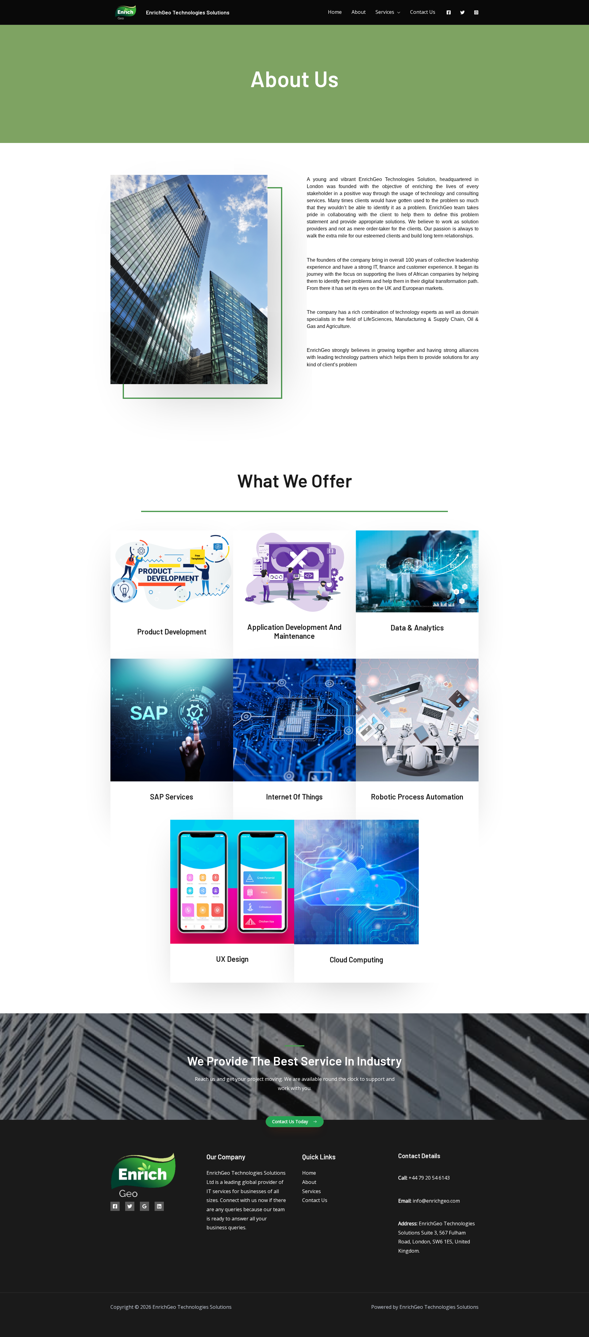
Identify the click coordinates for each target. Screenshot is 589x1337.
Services (384, 12)
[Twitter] (462, 12)
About (359, 12)
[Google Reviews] (144, 1206)
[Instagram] (476, 12)
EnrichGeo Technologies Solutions (187, 12)
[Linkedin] (159, 1206)
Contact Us (422, 12)
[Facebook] (448, 12)
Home (335, 12)
